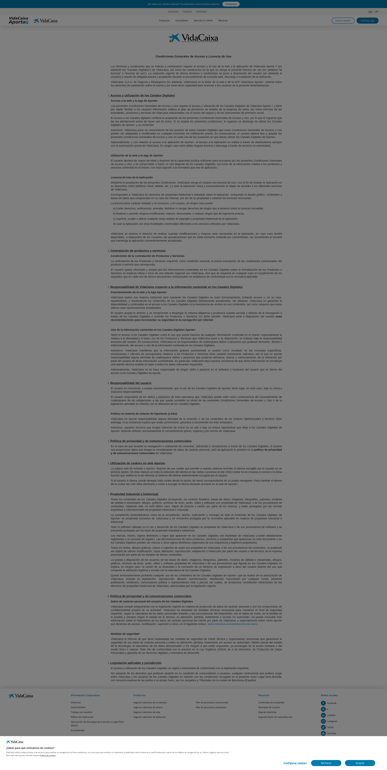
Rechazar (326, 763)
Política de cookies (47, 755)
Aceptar (360, 763)
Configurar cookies (295, 763)
